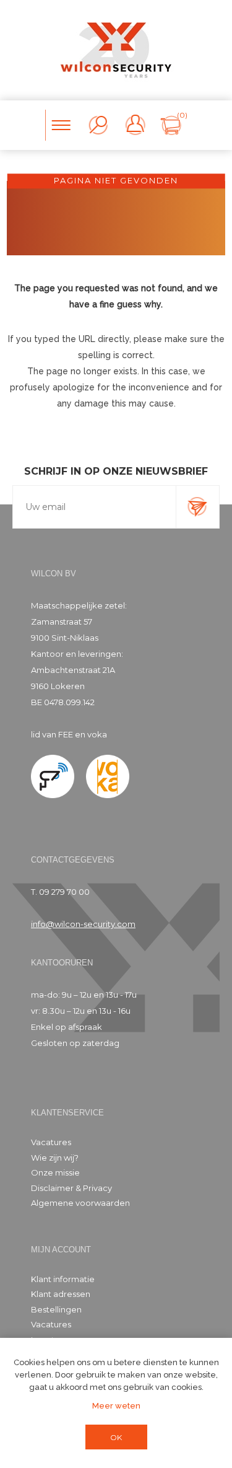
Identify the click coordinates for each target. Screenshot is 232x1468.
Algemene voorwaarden (80, 1203)
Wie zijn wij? (55, 1158)
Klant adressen (60, 1294)
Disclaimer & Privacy (71, 1188)
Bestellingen (56, 1309)
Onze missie (55, 1172)
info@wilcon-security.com (83, 924)
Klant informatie (63, 1279)
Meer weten (116, 1405)
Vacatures (51, 1142)
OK (116, 1437)
